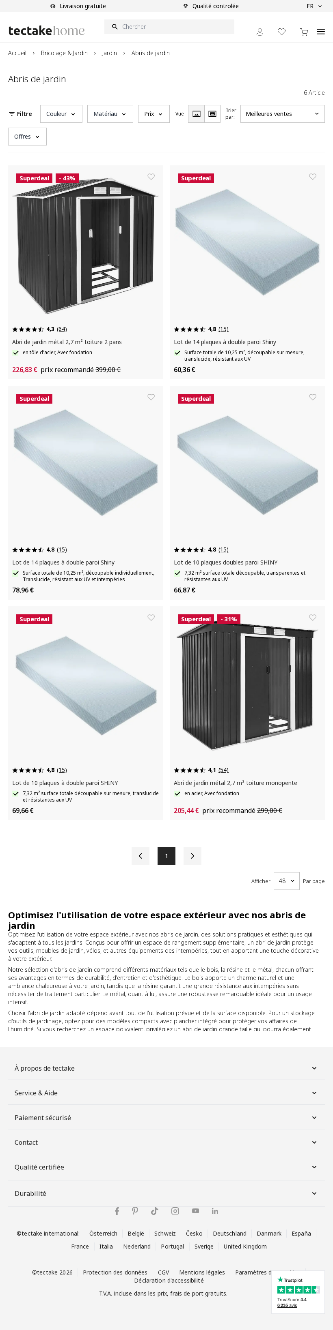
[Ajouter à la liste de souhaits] (151, 176)
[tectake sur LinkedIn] (215, 1211)
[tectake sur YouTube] (195, 1210)
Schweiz (165, 1233)
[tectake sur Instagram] (175, 1211)
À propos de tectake (45, 1068)
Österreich (103, 1233)
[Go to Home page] (46, 30)
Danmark (269, 1233)
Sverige (204, 1246)
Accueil (17, 53)
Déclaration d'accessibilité (168, 1280)
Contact (26, 1142)
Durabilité (30, 1193)
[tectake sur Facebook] (117, 1211)
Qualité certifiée (39, 1167)
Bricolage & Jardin (64, 53)
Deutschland (230, 1233)
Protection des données (115, 1272)
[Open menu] (321, 27)
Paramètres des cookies (268, 1272)
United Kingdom (245, 1246)
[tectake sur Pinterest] (135, 1211)
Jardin (109, 53)
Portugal (172, 1246)
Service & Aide (36, 1092)
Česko (194, 1233)
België (136, 1233)
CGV (163, 1272)
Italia (106, 1246)
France (80, 1246)
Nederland (137, 1246)
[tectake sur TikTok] (154, 1211)
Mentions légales (202, 1272)
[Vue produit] (196, 114)
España (301, 1233)
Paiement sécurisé (43, 1117)
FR (310, 6)
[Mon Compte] (260, 32)
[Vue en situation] (212, 114)
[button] (61, 114)
